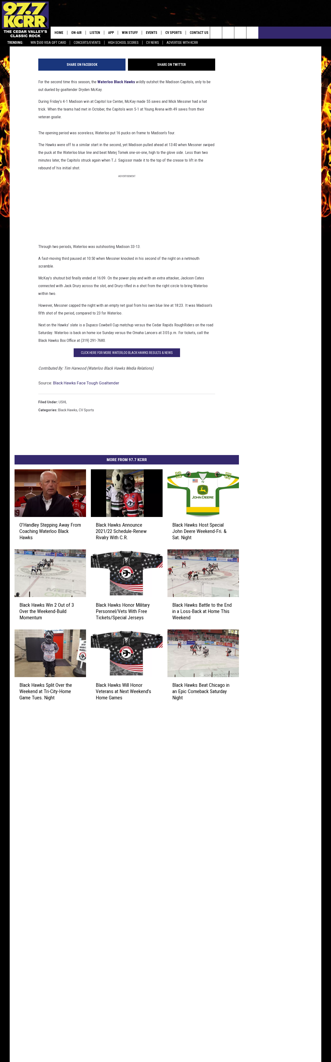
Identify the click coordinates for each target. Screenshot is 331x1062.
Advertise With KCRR (182, 43)
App (111, 33)
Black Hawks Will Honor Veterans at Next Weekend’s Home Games (123, 691)
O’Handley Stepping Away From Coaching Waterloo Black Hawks (50, 531)
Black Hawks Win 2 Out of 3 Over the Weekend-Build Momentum (46, 611)
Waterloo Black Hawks (116, 81)
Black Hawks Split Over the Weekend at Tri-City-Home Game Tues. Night (45, 691)
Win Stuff (130, 33)
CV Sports (173, 33)
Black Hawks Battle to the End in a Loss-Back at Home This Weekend (202, 611)
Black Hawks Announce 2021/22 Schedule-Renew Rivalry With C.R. (121, 531)
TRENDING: (15, 43)
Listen (95, 33)
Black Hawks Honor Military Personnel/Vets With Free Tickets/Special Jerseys (123, 611)
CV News (152, 43)
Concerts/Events (87, 43)
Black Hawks (67, 410)
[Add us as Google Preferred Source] (228, 33)
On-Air (76, 33)
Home (59, 33)
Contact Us (199, 33)
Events (151, 33)
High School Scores (123, 43)
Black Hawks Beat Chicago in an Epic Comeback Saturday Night (200, 691)
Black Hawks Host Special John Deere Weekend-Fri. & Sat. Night (199, 531)
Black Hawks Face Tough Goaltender (86, 383)
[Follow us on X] (252, 33)
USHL (63, 402)
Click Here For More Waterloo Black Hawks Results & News (127, 353)
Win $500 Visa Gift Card (48, 43)
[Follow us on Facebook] (240, 33)
